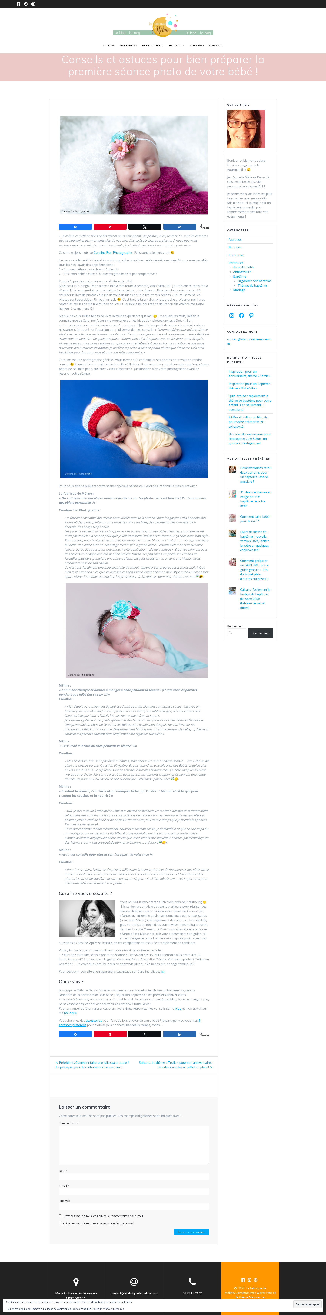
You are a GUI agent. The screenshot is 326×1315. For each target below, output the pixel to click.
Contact (216, 45)
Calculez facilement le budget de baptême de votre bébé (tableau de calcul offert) (255, 599)
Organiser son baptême (254, 281)
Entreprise (128, 45)
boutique (70, 1013)
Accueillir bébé (243, 267)
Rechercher (234, 626)
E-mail (64, 1185)
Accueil (109, 45)
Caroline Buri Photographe (113, 253)
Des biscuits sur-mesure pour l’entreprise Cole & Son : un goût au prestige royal (250, 438)
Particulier (151, 45)
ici (162, 971)
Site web (64, 1201)
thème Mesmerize (251, 1297)
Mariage (239, 290)
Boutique (177, 45)
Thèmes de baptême (252, 285)
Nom (63, 1170)
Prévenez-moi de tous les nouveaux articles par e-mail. (98, 1223)
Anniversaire (242, 272)
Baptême (239, 276)
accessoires (94, 1020)
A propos (197, 45)
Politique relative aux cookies (108, 1308)
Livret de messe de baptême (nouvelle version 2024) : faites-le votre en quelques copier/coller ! (255, 541)
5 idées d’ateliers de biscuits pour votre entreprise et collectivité (248, 421)
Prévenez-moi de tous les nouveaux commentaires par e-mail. (103, 1216)
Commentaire (69, 1123)
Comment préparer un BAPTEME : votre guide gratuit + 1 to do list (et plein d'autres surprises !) (254, 570)
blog (178, 1008)
